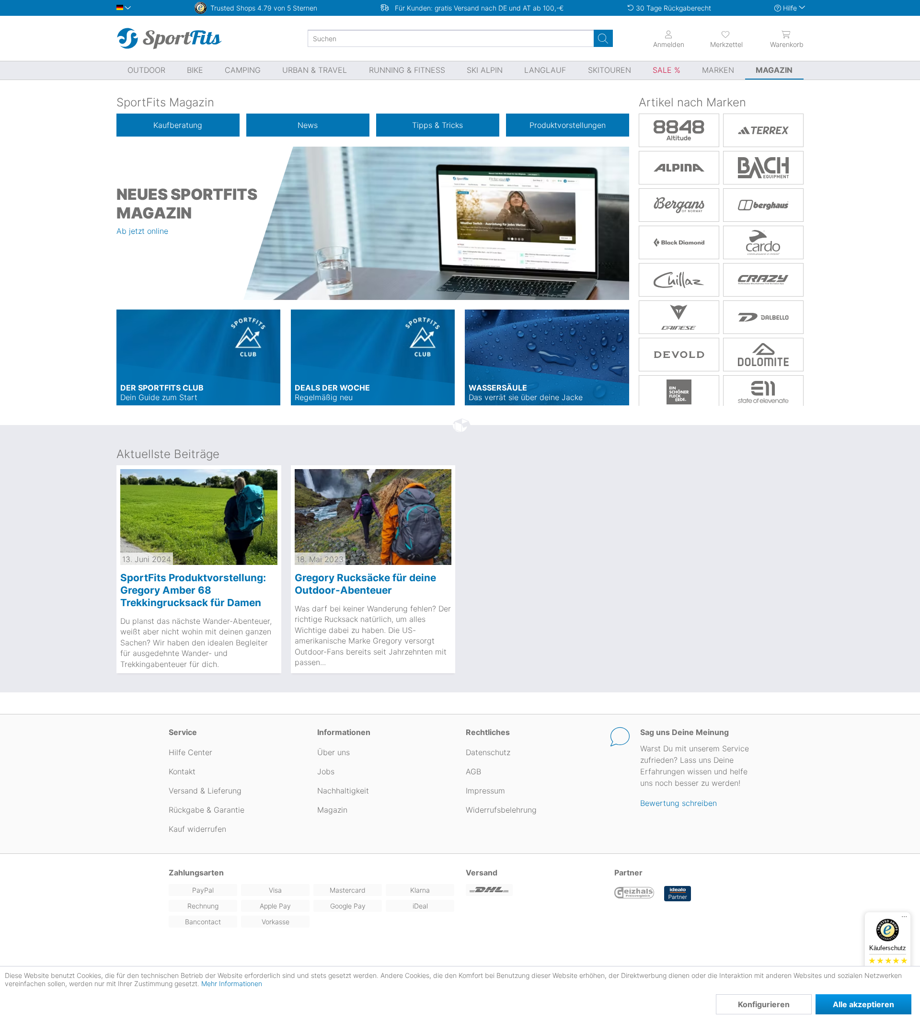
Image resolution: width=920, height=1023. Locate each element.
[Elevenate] (763, 392)
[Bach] (763, 167)
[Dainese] (679, 317)
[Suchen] (603, 38)
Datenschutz (488, 752)
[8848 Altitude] (679, 130)
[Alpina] (679, 167)
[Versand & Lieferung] (534, 890)
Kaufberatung (177, 125)
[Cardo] (763, 242)
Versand (481, 872)
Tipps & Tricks (437, 125)
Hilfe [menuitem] (790, 8)
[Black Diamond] (679, 242)
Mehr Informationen (231, 983)
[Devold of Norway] (679, 354)
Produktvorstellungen (567, 125)
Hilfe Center (190, 752)
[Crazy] (763, 280)
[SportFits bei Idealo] (677, 893)
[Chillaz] (679, 280)
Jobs (325, 771)
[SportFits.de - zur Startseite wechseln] (169, 38)
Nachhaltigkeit (343, 790)
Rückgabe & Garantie (206, 810)
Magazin (332, 810)
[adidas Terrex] (763, 130)
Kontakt (182, 771)
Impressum (485, 790)
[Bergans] (679, 205)
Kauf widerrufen (197, 829)
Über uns (333, 752)
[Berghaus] (763, 205)
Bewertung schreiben (678, 803)
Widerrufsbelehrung (501, 810)
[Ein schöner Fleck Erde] (679, 392)
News (308, 125)
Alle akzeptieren (863, 1004)
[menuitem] (718, 38)
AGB (473, 771)
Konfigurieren (764, 1004)
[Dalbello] (763, 317)
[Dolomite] (763, 354)
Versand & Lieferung (205, 790)
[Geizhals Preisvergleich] (634, 893)
